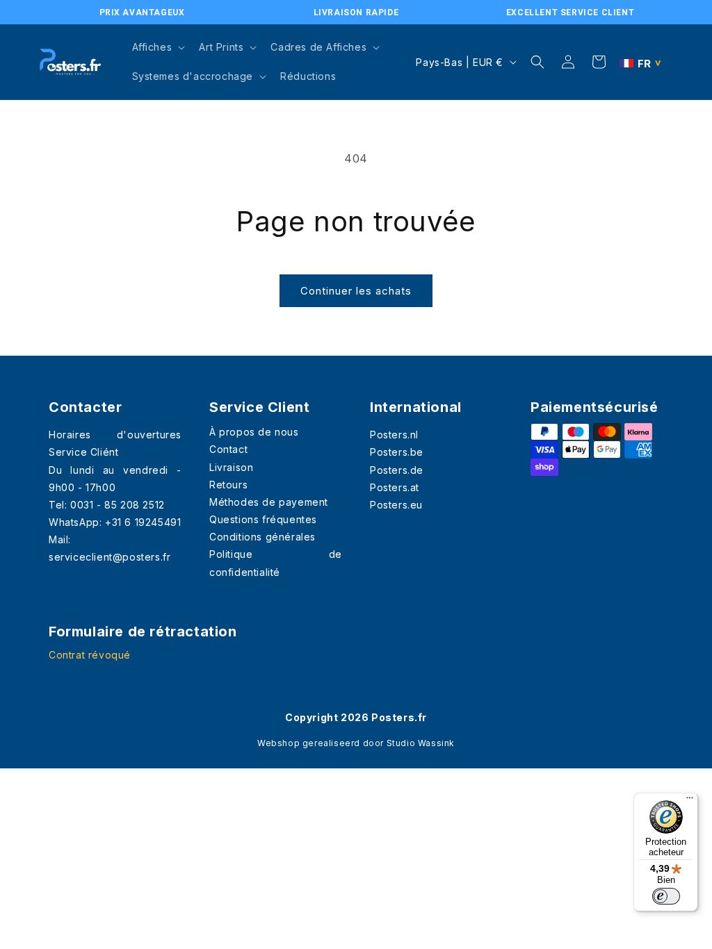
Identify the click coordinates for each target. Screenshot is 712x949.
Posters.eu (396, 505)
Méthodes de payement (268, 502)
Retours (228, 484)
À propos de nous (254, 432)
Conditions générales (262, 537)
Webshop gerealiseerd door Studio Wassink (356, 743)
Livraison (231, 467)
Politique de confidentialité (275, 562)
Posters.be (396, 452)
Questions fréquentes (263, 519)
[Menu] (689, 801)
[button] (157, 47)
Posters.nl (394, 434)
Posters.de (396, 470)
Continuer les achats (356, 290)
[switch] (666, 896)
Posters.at (394, 487)
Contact (228, 449)
